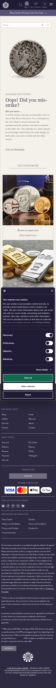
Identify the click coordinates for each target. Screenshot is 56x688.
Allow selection (28, 386)
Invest (31, 414)
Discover (32, 418)
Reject (28, 395)
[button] (51, 4)
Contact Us (33, 528)
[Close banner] (52, 291)
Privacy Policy (43, 322)
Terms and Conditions (37, 523)
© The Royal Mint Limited (17, 668)
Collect (5, 418)
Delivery (5, 446)
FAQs (31, 451)
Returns (32, 446)
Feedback (8, 648)
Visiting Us (33, 455)
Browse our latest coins (28, 230)
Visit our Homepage (14, 149)
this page (20, 638)
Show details (42, 369)
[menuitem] (21, 4)
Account (5, 442)
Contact (32, 427)
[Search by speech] (42, 25)
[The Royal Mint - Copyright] (6, 4)
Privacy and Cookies (10, 528)
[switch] (49, 343)
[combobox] (23, 25)
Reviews (5, 451)
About (31, 423)
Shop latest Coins (28, 235)
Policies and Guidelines (11, 523)
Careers (5, 427)
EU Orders (33, 442)
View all (5, 460)
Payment (5, 455)
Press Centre (7, 519)
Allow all (28, 378)
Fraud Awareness (9, 532)
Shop (4, 414)
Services (5, 423)
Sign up (28, 476)
